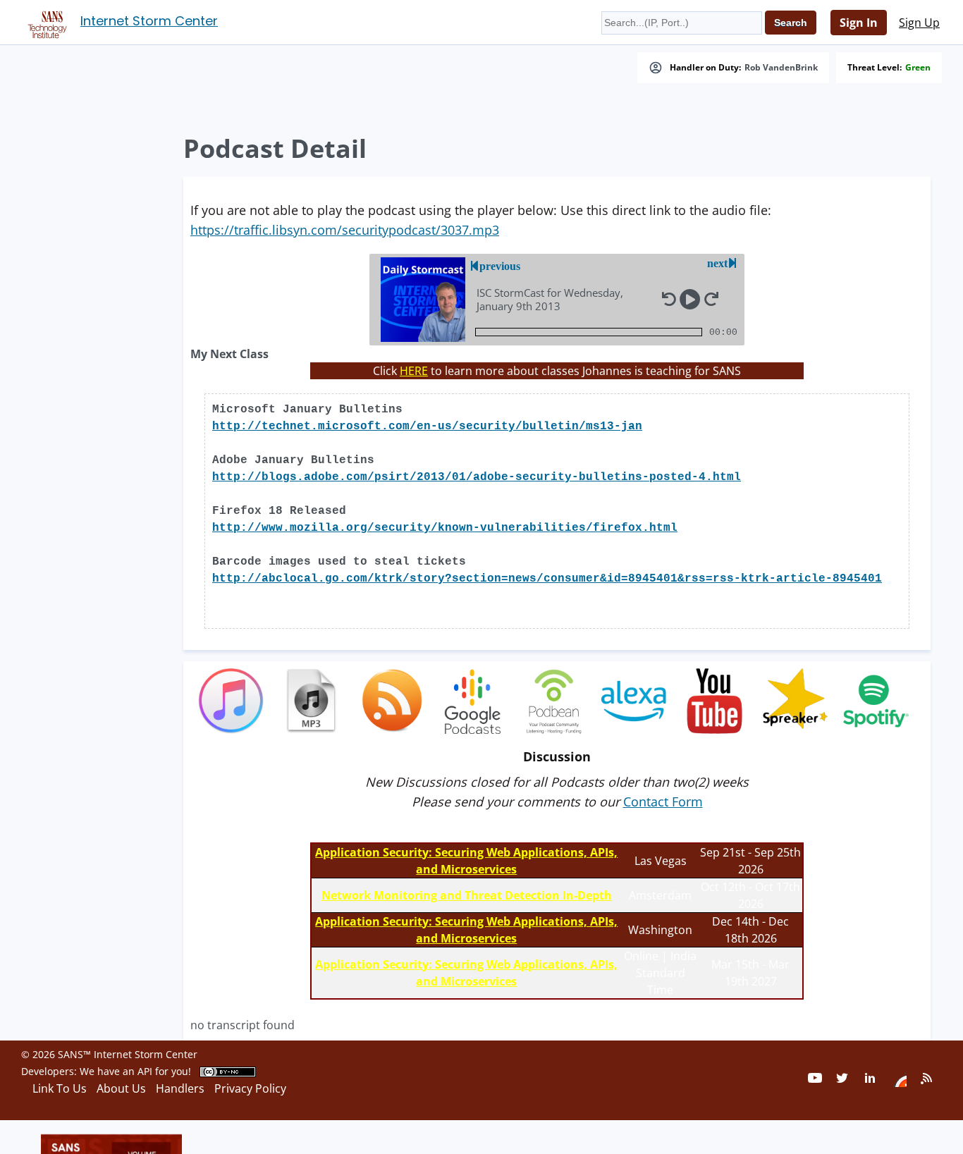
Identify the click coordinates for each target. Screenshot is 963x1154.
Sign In (859, 22)
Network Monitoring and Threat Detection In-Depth (466, 895)
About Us (121, 1088)
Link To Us (59, 1088)
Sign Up (919, 22)
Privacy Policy (250, 1088)
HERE (414, 371)
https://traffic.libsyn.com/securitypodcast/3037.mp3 (344, 229)
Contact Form (663, 801)
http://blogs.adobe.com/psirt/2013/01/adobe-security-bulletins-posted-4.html (476, 477)
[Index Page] (45, 21)
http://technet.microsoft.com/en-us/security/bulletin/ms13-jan (427, 426)
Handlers (180, 1088)
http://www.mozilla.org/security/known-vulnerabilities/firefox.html (444, 528)
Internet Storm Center (149, 21)
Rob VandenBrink (781, 67)
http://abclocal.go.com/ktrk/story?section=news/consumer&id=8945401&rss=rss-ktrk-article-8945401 (547, 578)
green (918, 67)
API (144, 1071)
